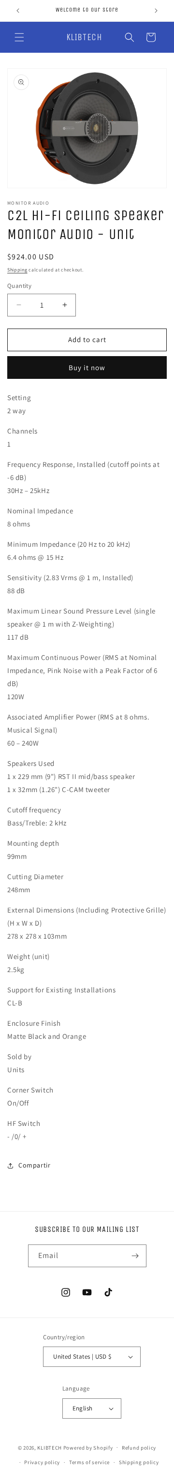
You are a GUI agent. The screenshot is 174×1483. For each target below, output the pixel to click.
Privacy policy (42, 1462)
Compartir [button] (34, 1165)
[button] (19, 37)
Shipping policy (139, 1462)
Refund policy (139, 1447)
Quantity (19, 286)
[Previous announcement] (18, 10)
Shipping (17, 270)
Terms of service (89, 1462)
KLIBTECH (49, 1447)
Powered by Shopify (88, 1447)
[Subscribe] (135, 1255)
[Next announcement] (156, 10)
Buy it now (87, 367)
